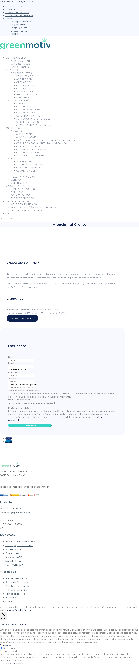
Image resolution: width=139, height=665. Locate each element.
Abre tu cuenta (21, 61)
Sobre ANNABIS (13, 557)
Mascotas (22, 97)
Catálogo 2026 (20, 64)
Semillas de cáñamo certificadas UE (35, 207)
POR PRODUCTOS (21, 73)
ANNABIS (16, 131)
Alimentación (25, 91)
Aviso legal (10, 597)
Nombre (12, 357)
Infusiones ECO (26, 94)
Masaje (21, 103)
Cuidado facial (26, 106)
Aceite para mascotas (30, 164)
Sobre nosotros (13, 549)
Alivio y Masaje (26, 137)
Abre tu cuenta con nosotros (20, 541)
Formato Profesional (31, 155)
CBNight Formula (28, 167)
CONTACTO (11, 9)
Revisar (27, 610)
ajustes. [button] (10, 610)
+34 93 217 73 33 (12, 508)
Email (11, 363)
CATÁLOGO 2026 (13, 6)
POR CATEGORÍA (20, 100)
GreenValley (19, 183)
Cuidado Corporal (29, 152)
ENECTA (15, 158)
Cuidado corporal (29, 109)
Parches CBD (24, 76)
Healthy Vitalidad (23, 177)
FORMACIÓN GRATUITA (17, 12)
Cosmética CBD (26, 170)
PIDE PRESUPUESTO (23, 189)
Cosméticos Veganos (30, 146)
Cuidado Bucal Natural (32, 149)
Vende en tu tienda (24, 204)
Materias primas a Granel (28, 210)
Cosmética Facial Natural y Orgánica (41, 143)
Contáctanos (12, 553)
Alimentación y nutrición (33, 125)
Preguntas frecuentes (16, 582)
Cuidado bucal (26, 112)
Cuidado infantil (28, 116)
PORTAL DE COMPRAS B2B (19, 15)
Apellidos (13, 372)
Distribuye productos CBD (19, 545)
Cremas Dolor (26, 85)
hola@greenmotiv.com (18, 512)
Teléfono (12, 378)
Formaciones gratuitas (16, 578)
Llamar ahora (20, 318)
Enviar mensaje (30, 425)
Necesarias (9, 648)
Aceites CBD (24, 79)
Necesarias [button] (5, 645)
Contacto (10, 601)
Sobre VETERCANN (15, 565)
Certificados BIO (27, 122)
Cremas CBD (24, 82)
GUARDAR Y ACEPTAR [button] (11, 663)
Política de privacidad (19, 399)
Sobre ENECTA (13, 561)
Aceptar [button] (19, 610)
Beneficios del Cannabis (17, 586)
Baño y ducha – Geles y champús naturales (45, 140)
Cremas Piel (24, 88)
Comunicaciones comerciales (23, 390)
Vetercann (18, 180)
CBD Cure (17, 173)
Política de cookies (15, 593)
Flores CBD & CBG (22, 198)
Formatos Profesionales (33, 119)
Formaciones (20, 67)
